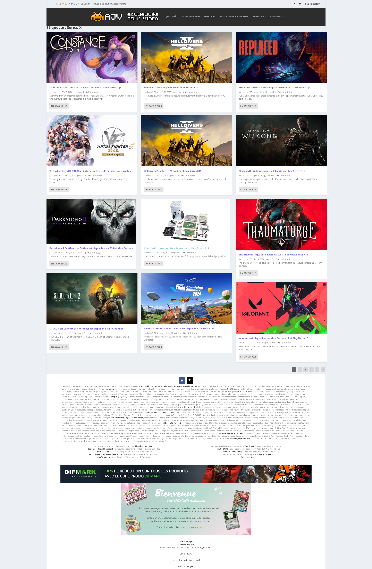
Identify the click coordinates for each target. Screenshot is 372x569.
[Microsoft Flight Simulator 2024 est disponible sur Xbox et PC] (186, 298)
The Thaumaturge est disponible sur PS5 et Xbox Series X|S (273, 254)
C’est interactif (248, 457)
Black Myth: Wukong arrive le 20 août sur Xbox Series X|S (272, 171)
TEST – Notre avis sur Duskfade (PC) (86, 3)
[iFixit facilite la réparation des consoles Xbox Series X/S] (185, 221)
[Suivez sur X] (190, 380)
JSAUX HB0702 (222, 449)
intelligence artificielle (233, 433)
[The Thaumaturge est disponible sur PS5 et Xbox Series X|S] (281, 224)
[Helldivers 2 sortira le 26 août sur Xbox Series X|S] (186, 140)
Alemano (56, 92)
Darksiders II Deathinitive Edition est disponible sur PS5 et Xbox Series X (91, 248)
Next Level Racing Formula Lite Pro (105, 454)
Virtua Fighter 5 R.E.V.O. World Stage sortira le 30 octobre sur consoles (90, 171)
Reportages (259, 16)
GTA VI (230, 389)
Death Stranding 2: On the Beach (128, 417)
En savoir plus (59, 106)
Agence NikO (206, 547)
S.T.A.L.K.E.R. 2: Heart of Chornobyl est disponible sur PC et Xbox (86, 328)
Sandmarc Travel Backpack (100, 449)
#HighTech (175, 252)
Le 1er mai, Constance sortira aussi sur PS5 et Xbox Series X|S (85, 87)
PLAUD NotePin (266, 454)
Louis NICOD (58, 175)
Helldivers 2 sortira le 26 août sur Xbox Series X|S (172, 171)
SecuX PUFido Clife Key (232, 451)
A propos (275, 16)
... (311, 369)
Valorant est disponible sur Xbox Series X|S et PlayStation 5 (273, 338)
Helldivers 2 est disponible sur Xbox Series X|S (171, 87)
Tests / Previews (191, 16)
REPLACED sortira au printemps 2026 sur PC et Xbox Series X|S (275, 87)
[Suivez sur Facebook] (182, 380)
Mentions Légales (186, 566)
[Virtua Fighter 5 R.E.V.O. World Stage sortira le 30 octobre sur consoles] (91, 140)
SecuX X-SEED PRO (104, 451)
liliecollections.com (144, 446)
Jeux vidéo (172, 16)
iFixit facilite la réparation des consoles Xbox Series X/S (176, 248)
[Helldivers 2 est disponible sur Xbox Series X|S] (186, 57)
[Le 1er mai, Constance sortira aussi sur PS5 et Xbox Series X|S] (91, 57)
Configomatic (103, 457)
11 (317, 369)
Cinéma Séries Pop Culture (233, 16)
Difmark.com (249, 446)
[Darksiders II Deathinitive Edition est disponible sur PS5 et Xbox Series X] (91, 221)
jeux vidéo (145, 386)
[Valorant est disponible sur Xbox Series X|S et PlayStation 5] (281, 308)
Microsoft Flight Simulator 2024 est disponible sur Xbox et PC (179, 328)
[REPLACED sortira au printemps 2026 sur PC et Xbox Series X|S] (281, 57)
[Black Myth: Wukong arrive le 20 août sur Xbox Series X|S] (281, 140)
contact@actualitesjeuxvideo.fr (186, 560)
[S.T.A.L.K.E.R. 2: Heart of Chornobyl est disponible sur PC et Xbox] (91, 298)
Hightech (209, 16)
